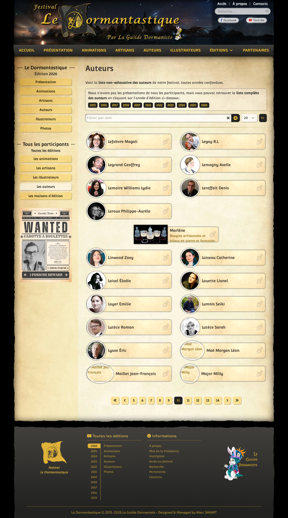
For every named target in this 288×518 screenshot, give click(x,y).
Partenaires (256, 50)
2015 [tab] (94, 497)
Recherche (156, 466)
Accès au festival (161, 461)
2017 (115, 105)
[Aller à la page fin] (237, 400)
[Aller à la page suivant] (227, 400)
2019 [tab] (94, 477)
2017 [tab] (94, 487)
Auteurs (152, 50)
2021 (148, 105)
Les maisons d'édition (45, 196)
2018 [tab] (94, 482)
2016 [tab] (94, 492)
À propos (240, 4)
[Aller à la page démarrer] (115, 400)
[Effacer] (228, 118)
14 (217, 400)
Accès (221, 4)
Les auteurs (46, 187)
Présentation (58, 50)
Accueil (27, 50)
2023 (170, 105)
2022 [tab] (94, 466)
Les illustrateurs (46, 177)
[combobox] (243, 11)
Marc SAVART (206, 512)
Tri (263, 118)
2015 (93, 105)
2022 (159, 105)
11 (188, 400)
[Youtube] (256, 20)
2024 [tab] (94, 456)
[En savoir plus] (234, 460)
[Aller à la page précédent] (124, 400)
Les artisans (45, 168)
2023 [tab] (94, 461)
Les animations (46, 159)
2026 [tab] (94, 446)
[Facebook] (228, 20)
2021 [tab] (94, 471)
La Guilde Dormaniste (138, 512)
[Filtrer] (235, 118)
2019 (137, 105)
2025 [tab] (94, 451)
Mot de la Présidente (164, 451)
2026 (204, 105)
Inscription (156, 456)
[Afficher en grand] (46, 245)
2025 (193, 105)
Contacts (260, 4)
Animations (94, 50)
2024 (182, 105)
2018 (126, 105)
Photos (108, 471)
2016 (104, 105)
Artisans (124, 50)
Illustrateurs (185, 50)
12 (197, 400)
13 (207, 400)
